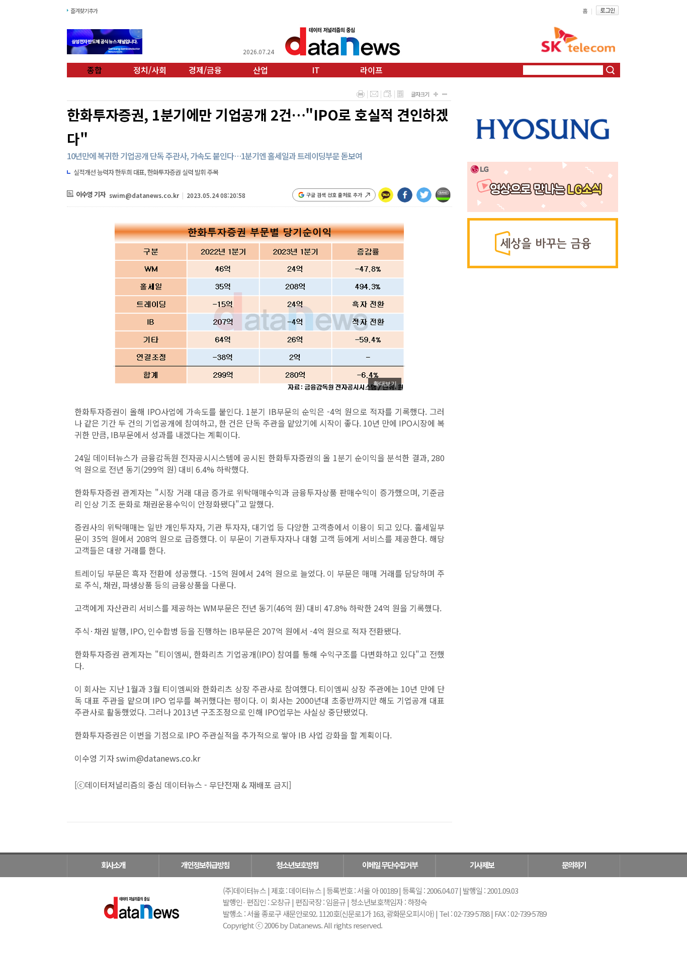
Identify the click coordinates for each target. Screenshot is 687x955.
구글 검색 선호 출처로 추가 (334, 194)
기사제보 (482, 865)
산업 (260, 70)
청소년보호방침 (297, 865)
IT (316, 70)
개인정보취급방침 (205, 865)
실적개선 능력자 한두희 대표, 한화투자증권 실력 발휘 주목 (145, 172)
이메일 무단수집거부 (389, 865)
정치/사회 (149, 70)
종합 (94, 70)
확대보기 (384, 383)
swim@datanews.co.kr (144, 195)
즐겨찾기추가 (84, 11)
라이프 (371, 70)
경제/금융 (205, 70)
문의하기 (574, 865)
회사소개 (113, 865)
